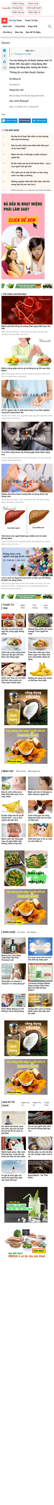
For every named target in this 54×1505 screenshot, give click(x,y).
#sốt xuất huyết (34, 8)
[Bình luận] (4, 67)
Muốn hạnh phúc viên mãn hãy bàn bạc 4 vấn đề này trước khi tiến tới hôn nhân (13, 1154)
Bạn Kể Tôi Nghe (33, 32)
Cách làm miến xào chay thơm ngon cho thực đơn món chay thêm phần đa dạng (39, 655)
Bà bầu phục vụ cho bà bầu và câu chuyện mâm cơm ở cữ (40, 1154)
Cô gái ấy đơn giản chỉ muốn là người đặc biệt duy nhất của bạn (11, 1177)
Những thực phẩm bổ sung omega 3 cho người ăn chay (40, 631)
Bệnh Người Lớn (34, 771)
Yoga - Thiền (46, 606)
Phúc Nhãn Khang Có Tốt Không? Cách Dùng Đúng (12, 1010)
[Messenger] (4, 62)
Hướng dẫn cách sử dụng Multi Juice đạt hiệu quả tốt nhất (39, 1011)
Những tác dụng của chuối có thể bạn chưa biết (40, 679)
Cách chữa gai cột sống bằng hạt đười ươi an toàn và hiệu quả (39, 817)
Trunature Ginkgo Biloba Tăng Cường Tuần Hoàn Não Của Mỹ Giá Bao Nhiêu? (39, 986)
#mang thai (17, 8)
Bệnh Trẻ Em (21, 771)
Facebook (25, 121)
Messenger (41, 121)
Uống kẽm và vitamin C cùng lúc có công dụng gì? (13, 982)
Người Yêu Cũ (25, 1104)
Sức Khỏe (21, 932)
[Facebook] (4, 56)
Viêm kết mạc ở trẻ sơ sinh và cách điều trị (40, 840)
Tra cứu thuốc (15, 20)
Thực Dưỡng (35, 606)
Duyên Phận (46, 1104)
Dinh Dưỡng (31, 932)
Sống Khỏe (20, 26)
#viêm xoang (18, 3)
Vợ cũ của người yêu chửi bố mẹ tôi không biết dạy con (39, 1128)
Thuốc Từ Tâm (31, 20)
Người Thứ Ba (37, 1104)
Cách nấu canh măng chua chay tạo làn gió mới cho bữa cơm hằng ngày (13, 654)
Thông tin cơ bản (22, 54)
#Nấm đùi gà (18, 12)
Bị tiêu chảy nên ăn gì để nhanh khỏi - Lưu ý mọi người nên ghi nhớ (12, 817)
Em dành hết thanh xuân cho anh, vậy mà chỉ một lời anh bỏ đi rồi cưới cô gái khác (12, 1129)
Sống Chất (32, 26)
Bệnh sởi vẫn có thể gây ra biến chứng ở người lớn (40, 793)
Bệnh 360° (7, 26)
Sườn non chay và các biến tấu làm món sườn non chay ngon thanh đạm (13, 680)
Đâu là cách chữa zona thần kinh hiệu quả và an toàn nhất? (12, 794)
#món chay (33, 3)
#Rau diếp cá (34, 12)
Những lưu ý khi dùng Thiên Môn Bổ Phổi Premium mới (11, 957)
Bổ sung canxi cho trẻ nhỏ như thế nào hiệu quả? (40, 958)
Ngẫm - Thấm (23, 606)
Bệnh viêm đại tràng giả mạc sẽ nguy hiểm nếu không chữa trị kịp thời (12, 841)
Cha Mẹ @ (7, 32)
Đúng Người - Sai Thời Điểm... (38, 1176)
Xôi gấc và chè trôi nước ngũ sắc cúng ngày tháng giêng (12, 631)
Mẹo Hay (19, 32)
